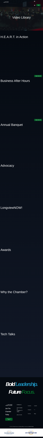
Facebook (29, 405)
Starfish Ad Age (31, 426)
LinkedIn (35, 405)
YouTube (29, 413)
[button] (34, 1)
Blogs (35, 413)
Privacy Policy (21, 426)
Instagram (29, 409)
